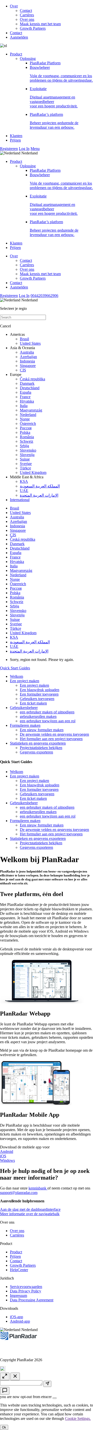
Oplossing (28, 58)
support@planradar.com (18, 1192)
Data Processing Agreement (31, 1300)
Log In (24, 148)
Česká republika (32, 379)
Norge (25, 419)
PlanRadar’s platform (54, 120)
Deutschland (29, 388)
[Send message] (47, 1384)
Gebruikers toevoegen (37, 699)
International (20, 500)
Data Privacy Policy (25, 1291)
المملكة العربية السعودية (40, 486)
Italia (24, 406)
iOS (3, 1156)
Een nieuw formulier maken (41, 730)
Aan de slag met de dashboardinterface (30, 1209)
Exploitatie (54, 97)
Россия (25, 428)
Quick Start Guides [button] (15, 668)
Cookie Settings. (78, 1418)
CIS (23, 370)
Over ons (27, 19)
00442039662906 (44, 295)
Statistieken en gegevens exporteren (38, 743)
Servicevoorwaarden (26, 1287)
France (25, 397)
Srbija (24, 446)
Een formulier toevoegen (39, 694)
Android (6, 1151)
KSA (24, 481)
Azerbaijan (28, 357)
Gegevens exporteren (36, 752)
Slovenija (27, 455)
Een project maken (24, 681)
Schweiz (26, 441)
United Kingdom (33, 472)
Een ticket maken (33, 703)
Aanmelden (19, 37)
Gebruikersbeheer (24, 707)
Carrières (27, 15)
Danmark (27, 383)
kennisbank (38, 1188)
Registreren (9, 148)
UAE (24, 490)
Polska (25, 432)
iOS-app (16, 1317)
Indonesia (27, 361)
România (27, 437)
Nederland (28, 414)
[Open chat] (4, 1391)
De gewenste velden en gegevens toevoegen (54, 734)
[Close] (55, 1398)
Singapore (28, 366)
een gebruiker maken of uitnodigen (47, 712)
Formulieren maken (25, 725)
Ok (4, 1427)
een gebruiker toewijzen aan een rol (47, 721)
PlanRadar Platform (45, 63)
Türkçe (25, 468)
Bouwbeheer (61, 73)
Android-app (20, 1321)
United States (30, 343)
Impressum (18, 1295)
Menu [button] (35, 148)
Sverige (26, 463)
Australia (27, 352)
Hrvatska (27, 401)
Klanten (16, 136)
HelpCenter (19, 1270)
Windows (7, 1160)
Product (16, 54)
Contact (26, 10)
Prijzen (15, 140)
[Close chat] (15, 1376)
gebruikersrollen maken (38, 716)
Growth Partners (33, 28)
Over (14, 6)
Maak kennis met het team (40, 24)
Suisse (25, 459)
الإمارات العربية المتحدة (39, 495)
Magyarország (31, 410)
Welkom (16, 676)
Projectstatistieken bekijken (41, 748)
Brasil (24, 339)
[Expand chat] (4, 1376)
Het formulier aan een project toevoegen (51, 739)
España (25, 392)
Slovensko (28, 450)
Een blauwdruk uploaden (39, 690)
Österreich (28, 423)
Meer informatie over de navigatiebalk (30, 1214)
